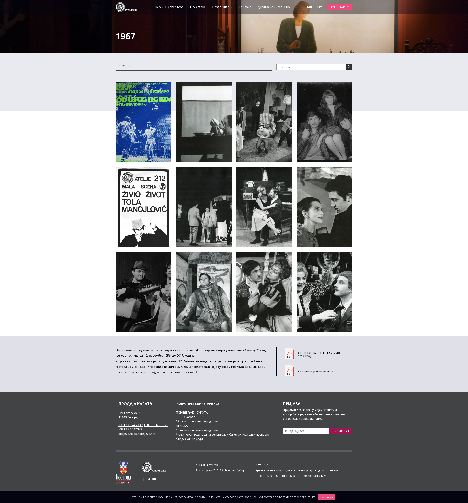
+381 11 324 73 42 (130, 425)
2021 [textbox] (122, 66)
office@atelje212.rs (314, 475)
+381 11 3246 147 (290, 475)
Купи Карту (339, 7)
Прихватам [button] (326, 497)
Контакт (245, 7)
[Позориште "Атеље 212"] (126, 7)
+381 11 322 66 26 (156, 425)
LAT (319, 7)
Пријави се (341, 431)
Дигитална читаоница (274, 7)
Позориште (221, 7)
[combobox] (123, 66)
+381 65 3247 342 (130, 429)
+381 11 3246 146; (267, 475)
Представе (198, 7)
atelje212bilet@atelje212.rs (136, 434)
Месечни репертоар (169, 7)
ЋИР (310, 7)
